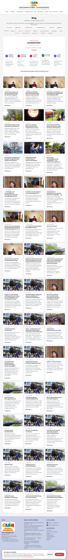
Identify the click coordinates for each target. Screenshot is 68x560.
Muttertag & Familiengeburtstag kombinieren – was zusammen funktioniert (53, 160)
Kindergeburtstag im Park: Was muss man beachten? (12, 125)
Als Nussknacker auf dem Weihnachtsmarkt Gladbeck (55, 496)
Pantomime (55, 11)
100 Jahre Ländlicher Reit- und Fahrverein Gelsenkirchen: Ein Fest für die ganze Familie (53, 297)
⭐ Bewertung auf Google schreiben (10, 541)
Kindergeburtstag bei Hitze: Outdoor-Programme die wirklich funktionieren (12, 159)
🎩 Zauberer (18, 27)
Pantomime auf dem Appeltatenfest (10, 398)
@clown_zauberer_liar (54, 522)
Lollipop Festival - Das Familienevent (31, 465)
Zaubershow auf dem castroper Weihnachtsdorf (33, 362)
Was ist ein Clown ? (52, 226)
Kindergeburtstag (29, 11)
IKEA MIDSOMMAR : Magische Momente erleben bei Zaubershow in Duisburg (34, 296)
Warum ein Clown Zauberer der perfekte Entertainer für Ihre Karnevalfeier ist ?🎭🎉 (12, 227)
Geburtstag (55, 31)
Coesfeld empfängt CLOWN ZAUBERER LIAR (32, 398)
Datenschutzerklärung (28, 556)
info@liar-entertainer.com (11, 539)
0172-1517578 (6, 537)
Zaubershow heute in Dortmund (10, 329)
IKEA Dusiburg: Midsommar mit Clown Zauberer (54, 398)
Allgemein (13, 31)
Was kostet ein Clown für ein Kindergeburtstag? (12, 259)
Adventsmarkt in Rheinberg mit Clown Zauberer (33, 496)
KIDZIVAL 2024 (8, 464)
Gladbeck (43, 33)
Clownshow (49, 530)
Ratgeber (50, 33)
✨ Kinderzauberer (28, 27)
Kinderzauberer (20, 11)
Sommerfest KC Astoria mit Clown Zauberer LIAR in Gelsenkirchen (53, 432)
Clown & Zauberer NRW (52, 532)
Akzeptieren (59, 554)
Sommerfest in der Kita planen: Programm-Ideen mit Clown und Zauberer (54, 126)
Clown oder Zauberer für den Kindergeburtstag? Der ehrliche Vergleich (11, 93)
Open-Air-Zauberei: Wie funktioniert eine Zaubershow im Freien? (32, 126)
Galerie (47, 11)
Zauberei (35, 31)
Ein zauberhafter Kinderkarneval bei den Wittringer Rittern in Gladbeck (10, 364)
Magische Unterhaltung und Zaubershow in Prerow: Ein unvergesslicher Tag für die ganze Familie (12, 297)
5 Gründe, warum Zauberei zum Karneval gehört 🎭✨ (33, 192)
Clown (6, 11)
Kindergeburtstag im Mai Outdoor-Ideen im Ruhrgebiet (31, 159)
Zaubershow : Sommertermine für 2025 (54, 329)
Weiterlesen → (8, 105)
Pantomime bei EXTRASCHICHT (9, 431)
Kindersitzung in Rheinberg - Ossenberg (11, 496)
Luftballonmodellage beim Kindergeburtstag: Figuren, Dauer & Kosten (32, 93)
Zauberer (12, 11)
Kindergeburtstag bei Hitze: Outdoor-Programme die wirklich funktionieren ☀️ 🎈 (33, 535)
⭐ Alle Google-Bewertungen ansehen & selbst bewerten (34, 71)
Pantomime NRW (26, 33)
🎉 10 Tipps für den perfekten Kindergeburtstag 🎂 (34, 226)
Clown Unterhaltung (45, 31)
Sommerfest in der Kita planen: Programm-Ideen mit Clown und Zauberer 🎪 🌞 (34, 530)
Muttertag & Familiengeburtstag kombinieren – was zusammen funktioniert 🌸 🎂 (31, 542)
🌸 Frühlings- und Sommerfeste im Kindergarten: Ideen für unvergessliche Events (11, 194)
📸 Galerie (60, 27)
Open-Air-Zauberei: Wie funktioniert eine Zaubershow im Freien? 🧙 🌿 (33, 526)
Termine (20, 31)
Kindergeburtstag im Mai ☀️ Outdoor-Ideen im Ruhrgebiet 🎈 (33, 538)
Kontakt (61, 11)
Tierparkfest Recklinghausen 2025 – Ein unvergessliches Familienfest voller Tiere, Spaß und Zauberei (55, 261)
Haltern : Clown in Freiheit (54, 362)
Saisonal (17, 33)
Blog (51, 11)
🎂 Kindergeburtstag (40, 27)
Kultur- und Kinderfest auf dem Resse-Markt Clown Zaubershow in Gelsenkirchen (34, 330)
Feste (61, 31)
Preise (35, 11)
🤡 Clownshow (9, 27)
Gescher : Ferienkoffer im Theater (32, 431)
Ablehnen (50, 554)
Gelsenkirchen (35, 33)
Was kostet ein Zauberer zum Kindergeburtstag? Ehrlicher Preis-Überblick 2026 (55, 93)
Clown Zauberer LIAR (53, 525)
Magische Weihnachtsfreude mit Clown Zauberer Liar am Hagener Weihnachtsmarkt (34, 260)
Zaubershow (40, 11)
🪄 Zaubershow (51, 27)
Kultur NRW (28, 31)
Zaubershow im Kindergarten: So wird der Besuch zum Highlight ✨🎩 (54, 193)
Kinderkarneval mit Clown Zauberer (52, 465)
